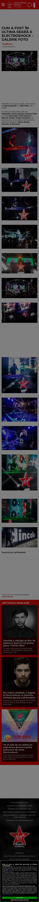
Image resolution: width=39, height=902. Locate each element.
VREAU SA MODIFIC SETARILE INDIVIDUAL (20, 899)
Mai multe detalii (9, 871)
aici (10, 879)
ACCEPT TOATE (19, 897)
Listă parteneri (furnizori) (7, 894)
